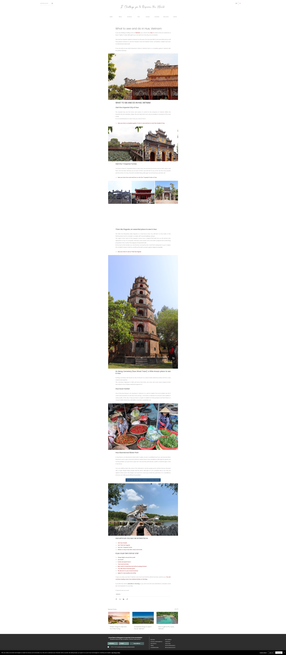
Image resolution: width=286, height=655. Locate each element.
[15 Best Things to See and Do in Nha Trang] (119, 618)
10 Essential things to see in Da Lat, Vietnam (142, 628)
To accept (279, 652)
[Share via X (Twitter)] (120, 599)
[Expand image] (141, 128)
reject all (271, 652)
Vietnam (118, 594)
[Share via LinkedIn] (123, 599)
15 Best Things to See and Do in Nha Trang (118, 628)
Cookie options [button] (263, 652)
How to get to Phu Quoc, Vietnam (166, 628)
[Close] (284, 652)
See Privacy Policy (115, 652)
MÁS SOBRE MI (168, 639)
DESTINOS (153, 639)
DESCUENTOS (153, 643)
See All (176, 609)
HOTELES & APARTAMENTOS (156, 641)
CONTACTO (167, 641)
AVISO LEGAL (168, 643)
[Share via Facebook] (116, 599)
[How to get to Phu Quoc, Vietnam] (167, 618)
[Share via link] (127, 599)
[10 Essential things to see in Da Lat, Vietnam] (143, 618)
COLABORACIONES (155, 647)
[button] (120, 16)
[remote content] (143, 216)
